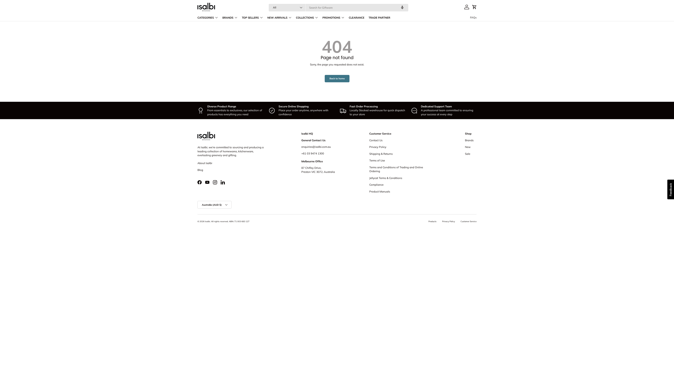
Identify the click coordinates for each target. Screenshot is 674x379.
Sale (467, 153)
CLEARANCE (356, 17)
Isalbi (207, 221)
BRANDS (227, 17)
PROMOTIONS (331, 17)
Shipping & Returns (381, 153)
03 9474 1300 (315, 153)
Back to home (337, 78)
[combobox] (338, 7)
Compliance (376, 184)
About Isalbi (204, 163)
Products (432, 221)
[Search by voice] (402, 7)
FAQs (473, 17)
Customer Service (469, 221)
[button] (474, 7)
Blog (200, 170)
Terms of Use (377, 160)
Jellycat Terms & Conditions (385, 178)
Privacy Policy (377, 147)
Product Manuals (379, 191)
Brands (469, 140)
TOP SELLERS (250, 17)
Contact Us (375, 140)
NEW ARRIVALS (277, 17)
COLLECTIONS (305, 17)
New (468, 147)
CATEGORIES (205, 17)
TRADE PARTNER (379, 17)
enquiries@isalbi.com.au (316, 146)
